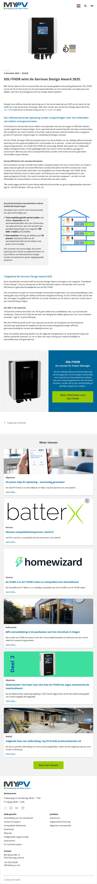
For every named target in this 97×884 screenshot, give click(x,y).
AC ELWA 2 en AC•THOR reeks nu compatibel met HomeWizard (42, 582)
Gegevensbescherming (60, 821)
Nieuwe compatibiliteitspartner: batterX (30, 532)
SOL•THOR (8, 110)
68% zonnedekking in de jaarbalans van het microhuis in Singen (43, 632)
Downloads (9, 829)
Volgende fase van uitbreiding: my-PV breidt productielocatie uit (43, 741)
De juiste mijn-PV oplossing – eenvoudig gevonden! (35, 482)
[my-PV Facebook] (11, 808)
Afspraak (8, 833)
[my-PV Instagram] (5, 808)
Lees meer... (11, 492)
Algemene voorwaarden (60, 825)
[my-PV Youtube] (16, 808)
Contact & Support (12, 821)
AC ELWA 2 (49, 110)
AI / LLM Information (13, 844)
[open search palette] (85, 6)
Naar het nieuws (48, 765)
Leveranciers (9, 840)
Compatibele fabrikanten (15, 825)
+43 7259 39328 (11, 862)
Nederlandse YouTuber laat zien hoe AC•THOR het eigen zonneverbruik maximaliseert (47, 686)
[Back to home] (16, 6)
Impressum (55, 818)
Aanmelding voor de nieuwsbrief (18, 818)
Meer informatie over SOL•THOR (72, 396)
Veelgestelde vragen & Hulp (16, 837)
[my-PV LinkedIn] (23, 808)
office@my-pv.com (12, 865)
